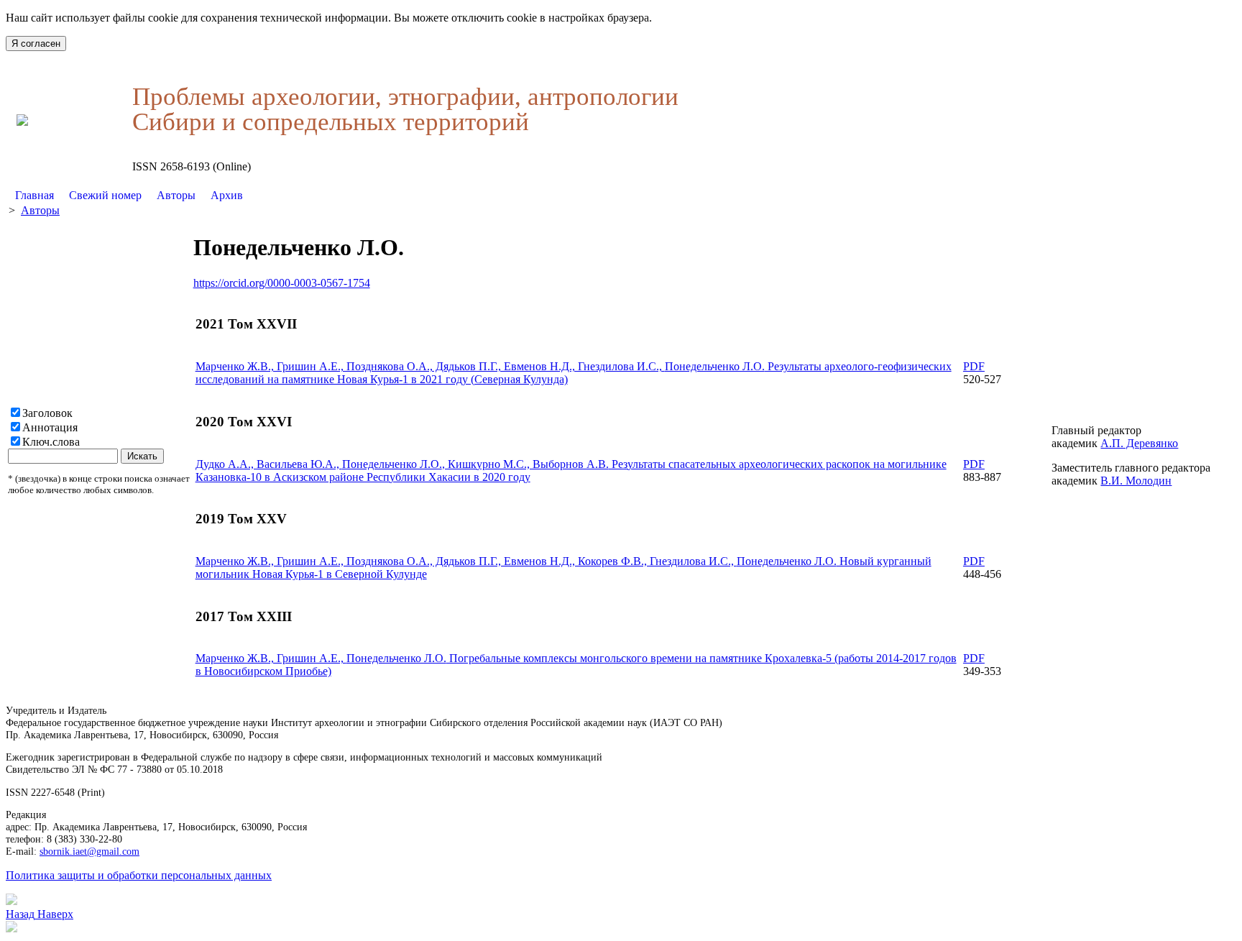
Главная (34, 195)
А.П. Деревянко (1139, 443)
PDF (974, 366)
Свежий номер (105, 195)
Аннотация (50, 427)
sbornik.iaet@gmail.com (89, 851)
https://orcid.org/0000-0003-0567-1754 (281, 283)
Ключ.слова (51, 442)
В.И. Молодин (1136, 480)
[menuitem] (35, 195)
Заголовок (47, 413)
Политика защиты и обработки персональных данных (139, 875)
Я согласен (36, 43)
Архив (227, 195)
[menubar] (129, 195)
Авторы (176, 195)
